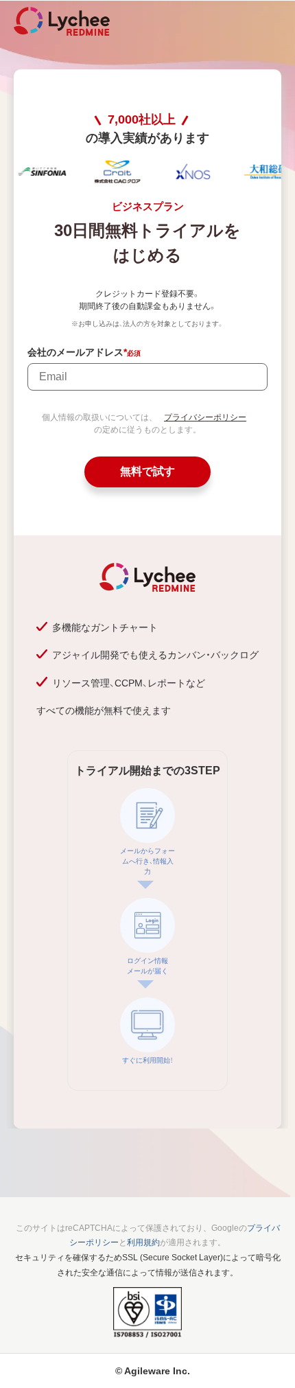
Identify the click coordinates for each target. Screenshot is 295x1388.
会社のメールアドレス (77, 352)
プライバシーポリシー (205, 417)
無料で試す (147, 471)
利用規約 (143, 1242)
